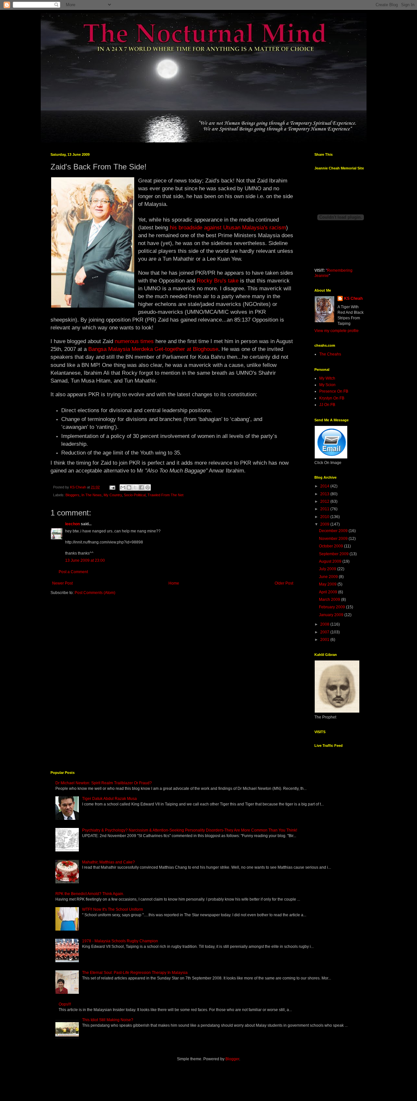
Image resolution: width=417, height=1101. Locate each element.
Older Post (284, 583)
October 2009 (331, 546)
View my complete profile (336, 330)
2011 (325, 509)
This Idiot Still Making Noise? (107, 1020)
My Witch (327, 378)
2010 (325, 516)
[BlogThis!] (129, 487)
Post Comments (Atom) (95, 592)
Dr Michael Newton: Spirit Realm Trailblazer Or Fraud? (103, 783)
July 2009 (328, 569)
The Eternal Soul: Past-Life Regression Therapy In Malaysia (135, 972)
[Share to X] (135, 487)
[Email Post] (112, 487)
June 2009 (329, 576)
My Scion (327, 385)
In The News (91, 495)
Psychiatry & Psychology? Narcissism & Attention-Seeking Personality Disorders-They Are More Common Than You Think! (189, 830)
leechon (72, 524)
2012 (325, 501)
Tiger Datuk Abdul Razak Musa (109, 798)
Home (173, 583)
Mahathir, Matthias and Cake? (108, 862)
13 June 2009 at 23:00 (85, 560)
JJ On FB (327, 404)
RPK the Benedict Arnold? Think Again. (89, 893)
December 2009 (334, 531)
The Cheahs (330, 354)
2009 (325, 524)
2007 (325, 632)
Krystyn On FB (331, 398)
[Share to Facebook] (141, 487)
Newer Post (62, 583)
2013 (325, 494)
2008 (325, 624)
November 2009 (334, 538)
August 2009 (330, 561)
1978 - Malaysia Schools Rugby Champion (120, 941)
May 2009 (328, 584)
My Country (113, 495)
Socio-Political (135, 495)
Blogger (232, 1059)
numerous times (134, 341)
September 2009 (334, 554)
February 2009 (332, 607)
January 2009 (331, 615)
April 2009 (328, 592)
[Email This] (123, 487)
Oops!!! (65, 1004)
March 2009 (330, 599)
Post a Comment (73, 572)
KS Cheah (353, 298)
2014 (325, 486)
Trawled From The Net (165, 495)
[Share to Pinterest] (147, 487)
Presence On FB (333, 391)
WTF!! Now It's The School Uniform (112, 909)
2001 (325, 639)
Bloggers (72, 495)
